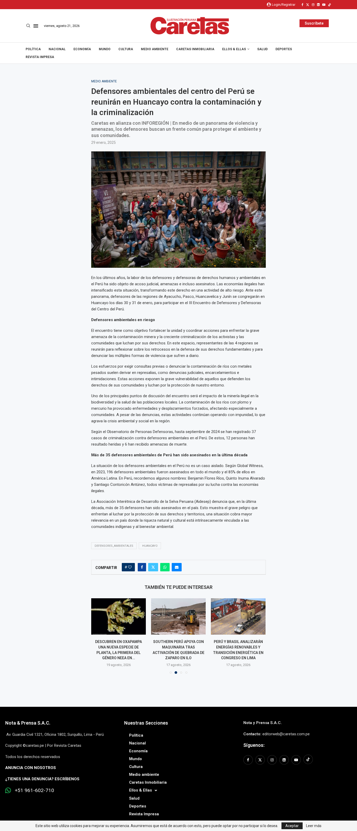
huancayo (150, 546)
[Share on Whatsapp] (165, 567)
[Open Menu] (35, 26)
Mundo (105, 49)
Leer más (313, 826)
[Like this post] (130, 567)
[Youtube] (324, 5)
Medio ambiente (154, 49)
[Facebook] (302, 5)
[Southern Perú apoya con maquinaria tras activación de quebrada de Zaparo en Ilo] (178, 616)
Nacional (57, 49)
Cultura (125, 49)
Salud (262, 49)
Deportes (283, 49)
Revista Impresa (40, 57)
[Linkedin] (318, 5)
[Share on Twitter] (153, 567)
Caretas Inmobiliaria (195, 49)
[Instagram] (313, 5)
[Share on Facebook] (142, 567)
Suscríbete (314, 23)
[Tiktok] (329, 5)
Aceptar (292, 826)
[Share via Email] (177, 567)
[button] (98, 635)
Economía (82, 49)
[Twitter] (307, 5)
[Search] (28, 26)
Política (33, 49)
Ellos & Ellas (234, 49)
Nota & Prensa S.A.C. (27, 723)
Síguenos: (253, 745)
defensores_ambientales (114, 546)
